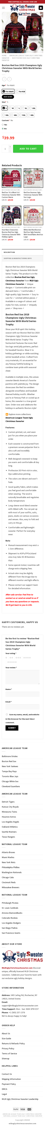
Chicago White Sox (10, 781)
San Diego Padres (10, 928)
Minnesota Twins (9, 811)
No (5, 128)
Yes (5, 124)
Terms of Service (9, 1053)
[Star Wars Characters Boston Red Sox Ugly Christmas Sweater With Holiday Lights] (11, 215)
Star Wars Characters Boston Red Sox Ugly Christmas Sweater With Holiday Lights (11, 233)
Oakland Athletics (10, 826)
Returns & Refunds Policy (13, 1043)
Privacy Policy (8, 1048)
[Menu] (3, 8)
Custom (6, 120)
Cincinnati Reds (9, 882)
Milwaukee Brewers (10, 887)
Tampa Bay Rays (9, 771)
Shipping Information (11, 1079)
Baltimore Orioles (10, 756)
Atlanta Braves (8, 852)
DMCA (4, 1089)
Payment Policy (9, 1084)
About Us (6, 1033)
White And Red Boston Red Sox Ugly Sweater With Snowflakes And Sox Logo (33, 233)
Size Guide (6, 1038)
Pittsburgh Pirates (10, 902)
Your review (11, 667)
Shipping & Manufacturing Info (18, 258)
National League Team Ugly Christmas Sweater (22, 1116)
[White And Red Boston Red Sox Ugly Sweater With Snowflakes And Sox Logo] (33, 215)
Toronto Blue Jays (10, 776)
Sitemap (5, 1058)
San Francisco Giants (11, 933)
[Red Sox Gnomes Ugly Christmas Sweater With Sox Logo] (33, 178)
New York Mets (8, 862)
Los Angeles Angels (10, 821)
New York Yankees (10, 766)
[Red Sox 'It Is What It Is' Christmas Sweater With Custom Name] (11, 178)
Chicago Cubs (8, 877)
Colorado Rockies (10, 918)
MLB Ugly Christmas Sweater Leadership (20, 1099)
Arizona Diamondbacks (12, 912)
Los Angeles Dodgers (11, 923)
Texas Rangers (8, 836)
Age (4, 85)
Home (4, 55)
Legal (4, 1094)
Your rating (11, 653)
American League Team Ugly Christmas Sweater (22, 1114)
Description (9, 252)
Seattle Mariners (9, 831)
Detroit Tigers (8, 801)
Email (9, 702)
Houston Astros (9, 816)
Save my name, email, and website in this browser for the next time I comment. (22, 718)
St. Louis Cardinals (10, 907)
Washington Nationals (12, 872)
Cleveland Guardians (11, 786)
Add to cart (28, 148)
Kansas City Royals (10, 806)
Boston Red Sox (9, 761)
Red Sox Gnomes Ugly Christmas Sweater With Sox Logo (33, 194)
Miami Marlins (8, 857)
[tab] (22, 252)
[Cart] (41, 8)
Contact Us (7, 1074)
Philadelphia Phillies (11, 867)
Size (4, 102)
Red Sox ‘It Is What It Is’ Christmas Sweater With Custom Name (11, 194)
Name (9, 689)
